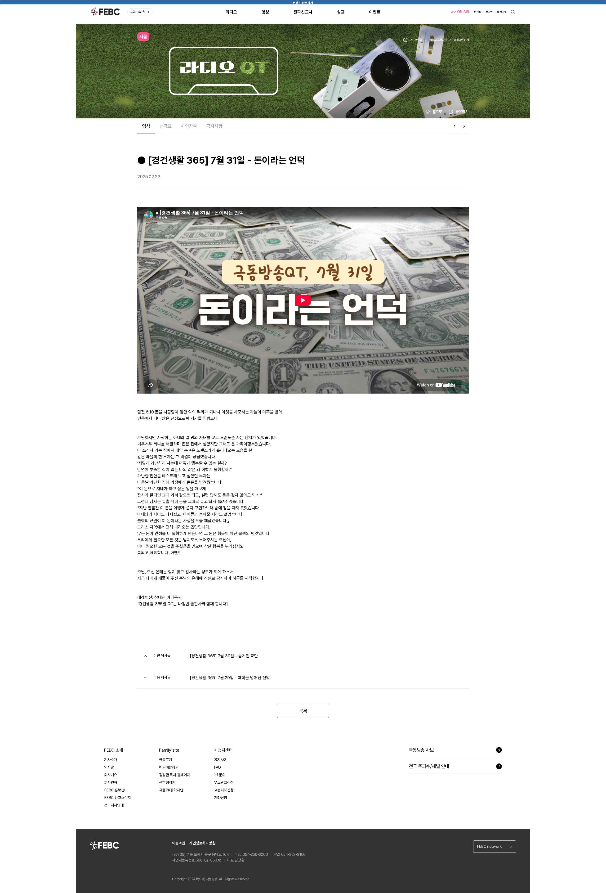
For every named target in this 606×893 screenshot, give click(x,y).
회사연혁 (110, 782)
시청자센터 (223, 750)
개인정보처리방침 (202, 843)
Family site (169, 750)
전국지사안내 (114, 805)
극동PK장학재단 (171, 790)
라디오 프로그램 (438, 39)
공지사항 (220, 760)
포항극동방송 (137, 11)
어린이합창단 (169, 767)
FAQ (217, 767)
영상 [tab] (146, 126)
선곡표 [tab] (165, 126)
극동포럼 (165, 760)
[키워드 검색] (512, 11)
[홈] (405, 39)
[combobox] (494, 846)
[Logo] (105, 12)
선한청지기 (167, 782)
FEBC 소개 (113, 750)
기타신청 (220, 797)
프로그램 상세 (461, 39)
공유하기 (462, 111)
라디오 (418, 39)
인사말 (109, 767)
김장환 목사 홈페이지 (174, 775)
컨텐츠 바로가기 (303, 2)
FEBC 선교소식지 (117, 797)
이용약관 (178, 843)
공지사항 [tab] (214, 126)
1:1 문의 (220, 775)
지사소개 (110, 760)
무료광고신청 (224, 782)
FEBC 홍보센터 (116, 790)
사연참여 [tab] (189, 126)
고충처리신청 (224, 790)
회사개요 (110, 775)
